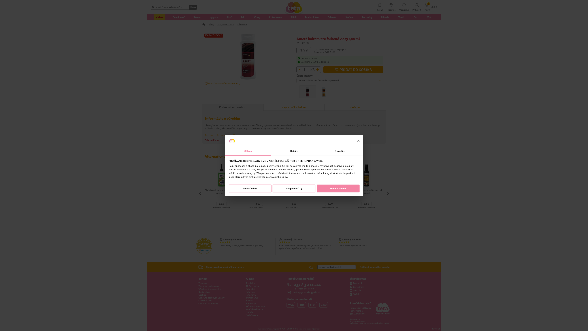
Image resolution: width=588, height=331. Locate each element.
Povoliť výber (250, 188)
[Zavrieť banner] (358, 141)
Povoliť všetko (338, 188)
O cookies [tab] (340, 151)
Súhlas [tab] (248, 151)
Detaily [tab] (294, 151)
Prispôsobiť (292, 188)
